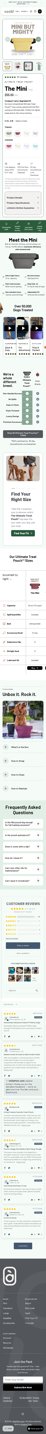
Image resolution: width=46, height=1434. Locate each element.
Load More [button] (23, 1246)
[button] (10, 77)
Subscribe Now (23, 1387)
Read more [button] (8, 1070)
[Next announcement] (41, 3)
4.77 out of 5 (30, 909)
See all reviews (12, 938)
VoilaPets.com (18, 1421)
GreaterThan (26, 1424)
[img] (10, 1013)
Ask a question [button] (23, 953)
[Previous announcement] (5, 3)
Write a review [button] (23, 945)
